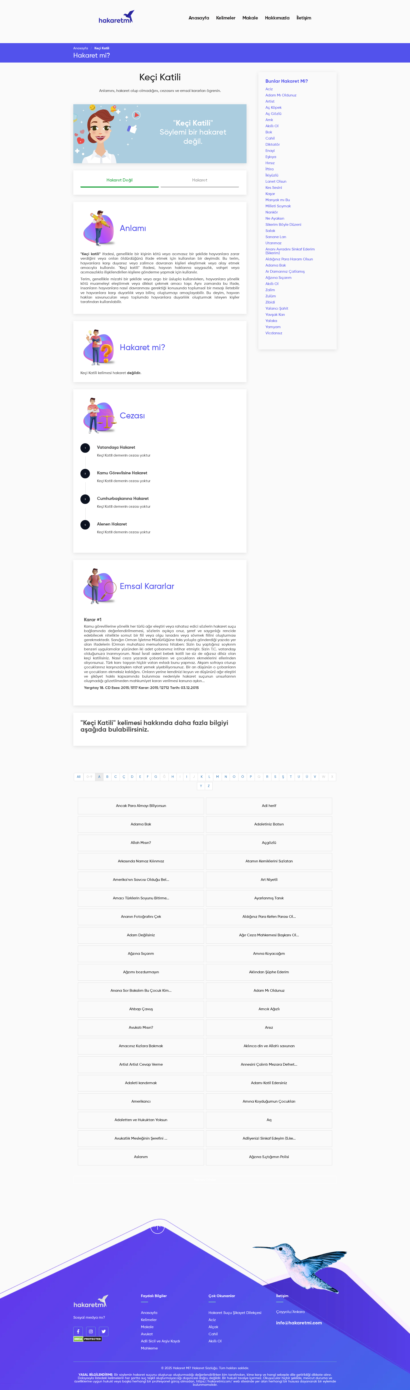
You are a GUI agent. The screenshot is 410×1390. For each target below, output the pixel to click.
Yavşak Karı (275, 315)
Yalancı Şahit (277, 309)
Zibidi (270, 302)
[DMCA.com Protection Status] (87, 1341)
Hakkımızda (277, 18)
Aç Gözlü (273, 114)
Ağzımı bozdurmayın (141, 972)
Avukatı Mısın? (141, 1028)
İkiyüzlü (272, 175)
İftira (270, 169)
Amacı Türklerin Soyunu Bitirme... (141, 898)
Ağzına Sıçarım (279, 278)
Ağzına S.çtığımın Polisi (269, 1157)
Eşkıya (271, 157)
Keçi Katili (160, 77)
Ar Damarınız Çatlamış (285, 272)
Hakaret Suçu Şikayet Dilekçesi (235, 1313)
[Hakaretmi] (91, 1301)
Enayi (270, 151)
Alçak (213, 1327)
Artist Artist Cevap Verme (141, 1065)
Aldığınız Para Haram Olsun (289, 259)
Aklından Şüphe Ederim (269, 972)
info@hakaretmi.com (299, 1323)
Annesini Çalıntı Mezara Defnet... (269, 1065)
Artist (270, 102)
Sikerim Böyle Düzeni (283, 225)
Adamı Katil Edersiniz (269, 1083)
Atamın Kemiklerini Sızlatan (269, 861)
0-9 (89, 777)
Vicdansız (274, 333)
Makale (250, 18)
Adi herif (269, 806)
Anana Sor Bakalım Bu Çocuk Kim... (141, 991)
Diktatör (273, 145)
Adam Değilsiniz (141, 935)
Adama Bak (276, 265)
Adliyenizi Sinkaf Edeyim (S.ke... (269, 1139)
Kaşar (270, 194)
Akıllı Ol (272, 126)
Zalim (270, 290)
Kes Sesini (274, 188)
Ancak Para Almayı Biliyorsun (141, 806)
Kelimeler (225, 18)
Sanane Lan (276, 237)
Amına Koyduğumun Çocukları (269, 1102)
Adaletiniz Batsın (269, 824)
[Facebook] (78, 1331)
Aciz (269, 89)
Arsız (269, 1028)
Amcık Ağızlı (269, 1009)
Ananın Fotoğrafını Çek (141, 917)
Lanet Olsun (276, 182)
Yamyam (273, 327)
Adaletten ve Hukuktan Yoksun (141, 1120)
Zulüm (271, 296)
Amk (269, 120)
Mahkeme (149, 1348)
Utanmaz (274, 243)
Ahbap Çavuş (141, 1009)
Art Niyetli (269, 880)
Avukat (147, 1334)
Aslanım (141, 1157)
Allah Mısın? (141, 843)
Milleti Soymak (278, 206)
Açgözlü (269, 843)
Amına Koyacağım (269, 954)
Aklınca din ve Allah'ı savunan (269, 1046)
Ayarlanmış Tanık (269, 898)
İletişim (304, 18)
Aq (269, 1120)
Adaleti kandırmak (141, 1083)
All (78, 777)
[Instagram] (91, 1331)
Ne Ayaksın (275, 219)
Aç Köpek (274, 108)
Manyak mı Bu (278, 200)
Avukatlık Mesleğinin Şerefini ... (141, 1139)
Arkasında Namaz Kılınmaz (141, 861)
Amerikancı (141, 1102)
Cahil (270, 138)
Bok (269, 132)
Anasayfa (199, 18)
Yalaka (271, 321)
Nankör (272, 212)
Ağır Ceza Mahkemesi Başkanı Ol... (269, 935)
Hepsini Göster (205, 1180)
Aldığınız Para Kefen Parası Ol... (269, 917)
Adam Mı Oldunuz (281, 95)
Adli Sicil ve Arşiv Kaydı (160, 1341)
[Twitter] (103, 1331)
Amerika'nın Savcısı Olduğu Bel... (141, 880)
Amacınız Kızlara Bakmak (141, 1046)
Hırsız (270, 163)
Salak (270, 231)
